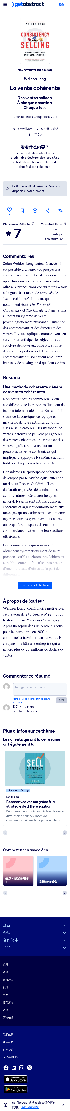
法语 (5, 1009)
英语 (5, 964)
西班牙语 (8, 979)
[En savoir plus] (33, 223)
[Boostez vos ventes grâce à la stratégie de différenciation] (35, 768)
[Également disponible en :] (60, 211)
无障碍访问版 (10, 1057)
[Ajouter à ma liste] (35, 211)
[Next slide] (65, 832)
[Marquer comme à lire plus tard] (22, 211)
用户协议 (8, 1049)
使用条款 (8, 1042)
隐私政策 (8, 1034)
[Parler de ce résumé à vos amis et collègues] (48, 211)
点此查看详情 (30, 1107)
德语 (5, 972)
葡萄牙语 (8, 1002)
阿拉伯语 (8, 1017)
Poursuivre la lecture (35, 585)
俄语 (5, 987)
